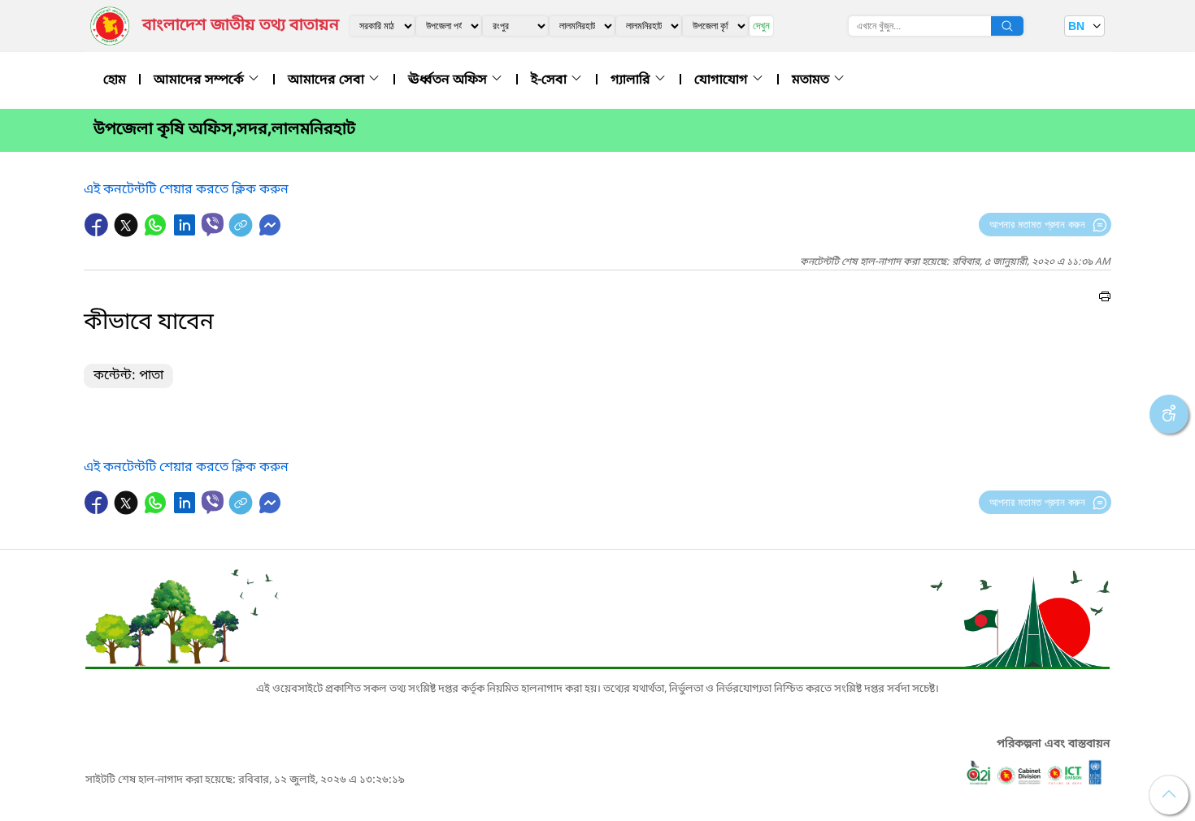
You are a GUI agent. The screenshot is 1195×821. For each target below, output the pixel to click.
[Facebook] (98, 233)
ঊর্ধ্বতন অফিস (449, 80)
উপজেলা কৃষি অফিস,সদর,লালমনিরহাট (224, 129)
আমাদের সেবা (327, 80)
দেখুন (761, 25)
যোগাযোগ (722, 80)
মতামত (812, 80)
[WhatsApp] (157, 233)
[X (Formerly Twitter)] (127, 233)
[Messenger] (270, 233)
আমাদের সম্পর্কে (200, 80)
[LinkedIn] (186, 233)
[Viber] (212, 224)
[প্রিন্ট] (1104, 299)
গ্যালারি (632, 80)
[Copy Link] (242, 233)
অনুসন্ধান (1007, 26)
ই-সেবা (550, 80)
